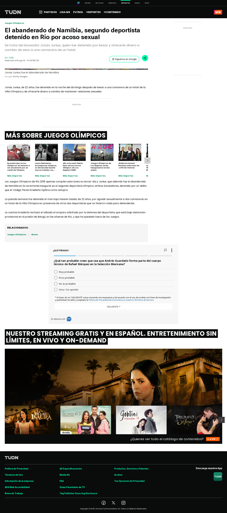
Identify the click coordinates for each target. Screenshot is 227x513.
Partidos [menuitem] (50, 12)
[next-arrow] (147, 160)
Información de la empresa (19, 481)
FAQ (62, 481)
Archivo (118, 475)
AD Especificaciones (71, 468)
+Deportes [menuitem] (93, 12)
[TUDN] (13, 12)
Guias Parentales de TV (72, 487)
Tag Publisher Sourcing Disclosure (78, 493)
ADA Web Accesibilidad (17, 487)
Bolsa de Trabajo (14, 493)
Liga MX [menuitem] (65, 12)
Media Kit (65, 475)
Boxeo (35, 234)
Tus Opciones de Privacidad (129, 481)
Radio (137, 3)
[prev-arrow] (2, 420)
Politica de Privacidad (16, 468)
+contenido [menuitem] (112, 12)
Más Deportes (14, 176)
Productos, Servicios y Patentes (131, 468)
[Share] (145, 58)
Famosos (112, 3)
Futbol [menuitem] (78, 12)
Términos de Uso (14, 475)
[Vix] (218, 12)
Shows (88, 3)
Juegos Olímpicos (14, 23)
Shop (147, 3)
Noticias (99, 3)
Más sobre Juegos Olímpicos (56, 135)
